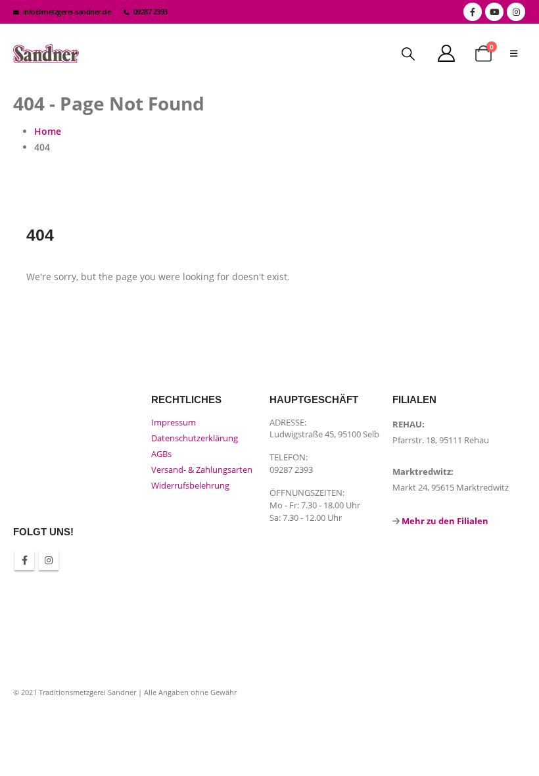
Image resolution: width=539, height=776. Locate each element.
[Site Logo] (46, 53)
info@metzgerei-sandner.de (67, 11)
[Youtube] (494, 12)
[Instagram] (516, 12)
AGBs (161, 454)
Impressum (173, 422)
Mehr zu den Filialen (445, 521)
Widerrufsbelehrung (190, 485)
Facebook (24, 560)
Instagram (49, 560)
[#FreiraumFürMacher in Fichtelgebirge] (203, 566)
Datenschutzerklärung (194, 438)
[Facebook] (472, 12)
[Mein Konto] (446, 53)
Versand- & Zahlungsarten (201, 469)
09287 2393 (150, 11)
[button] (408, 54)
